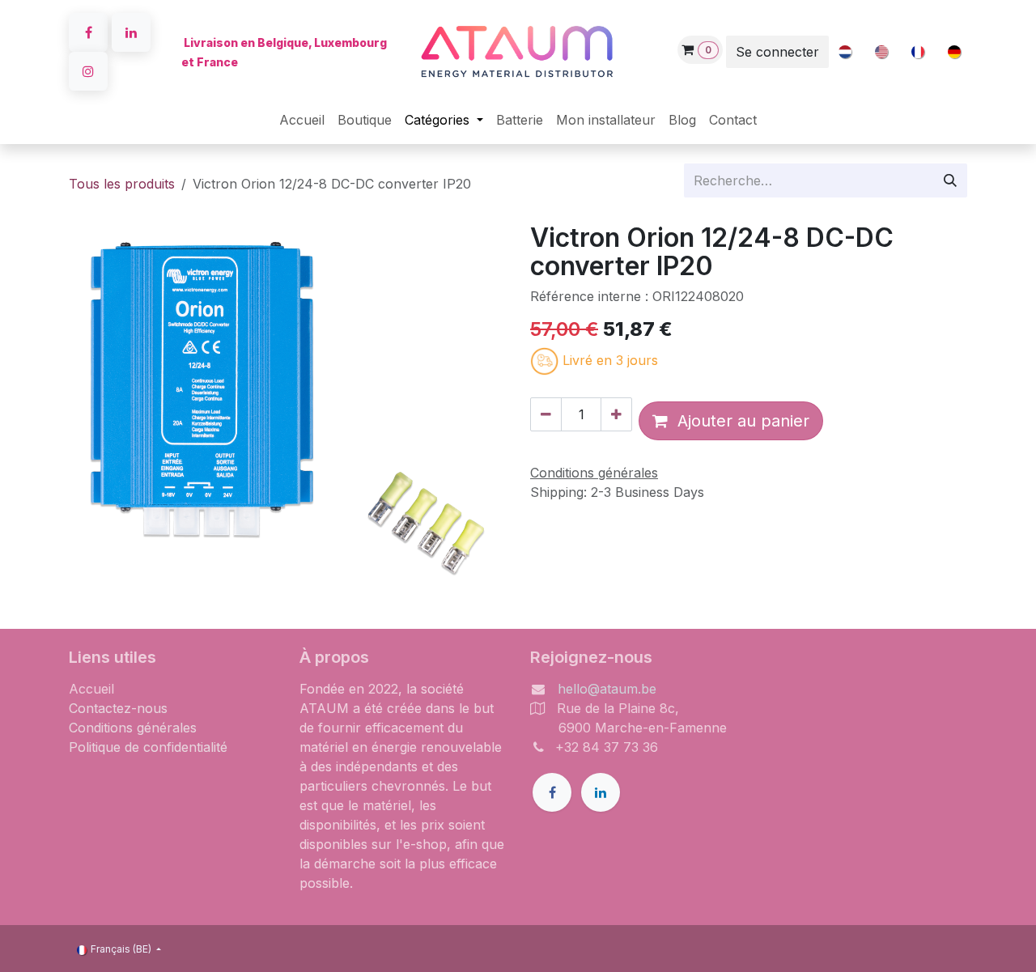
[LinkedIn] (131, 32)
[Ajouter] (616, 414)
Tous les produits (122, 184)
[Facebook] (88, 32)
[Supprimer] (546, 414)
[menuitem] (845, 51)
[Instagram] (88, 71)
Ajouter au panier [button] (738, 421)
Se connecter (777, 52)
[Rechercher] (950, 180)
